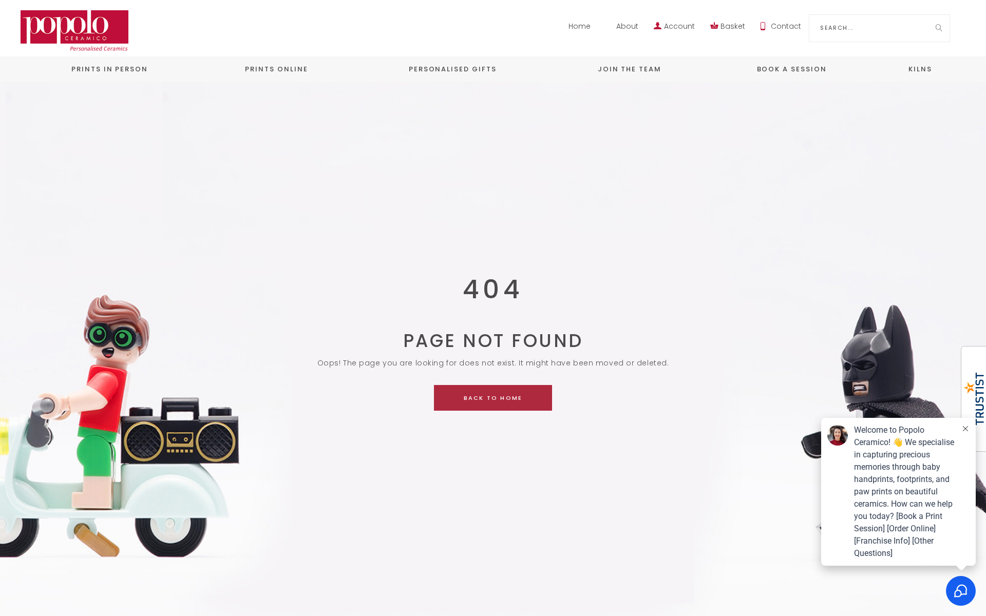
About (627, 26)
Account (679, 26)
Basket (732, 26)
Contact (786, 26)
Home (579, 26)
